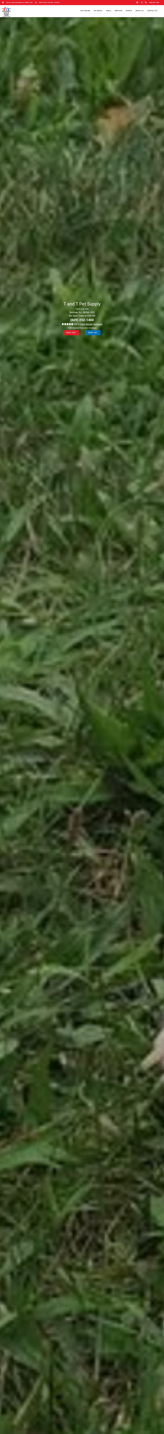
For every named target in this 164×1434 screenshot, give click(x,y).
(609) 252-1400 (82, 320)
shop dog (71, 333)
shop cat (93, 333)
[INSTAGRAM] (142, 2)
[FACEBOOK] (137, 2)
